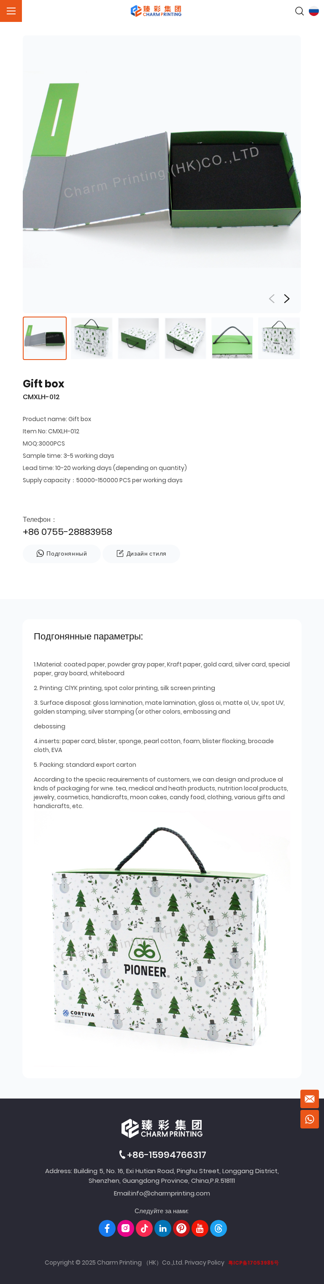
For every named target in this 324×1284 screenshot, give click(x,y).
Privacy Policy (204, 1262)
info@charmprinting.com (170, 1193)
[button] (286, 298)
